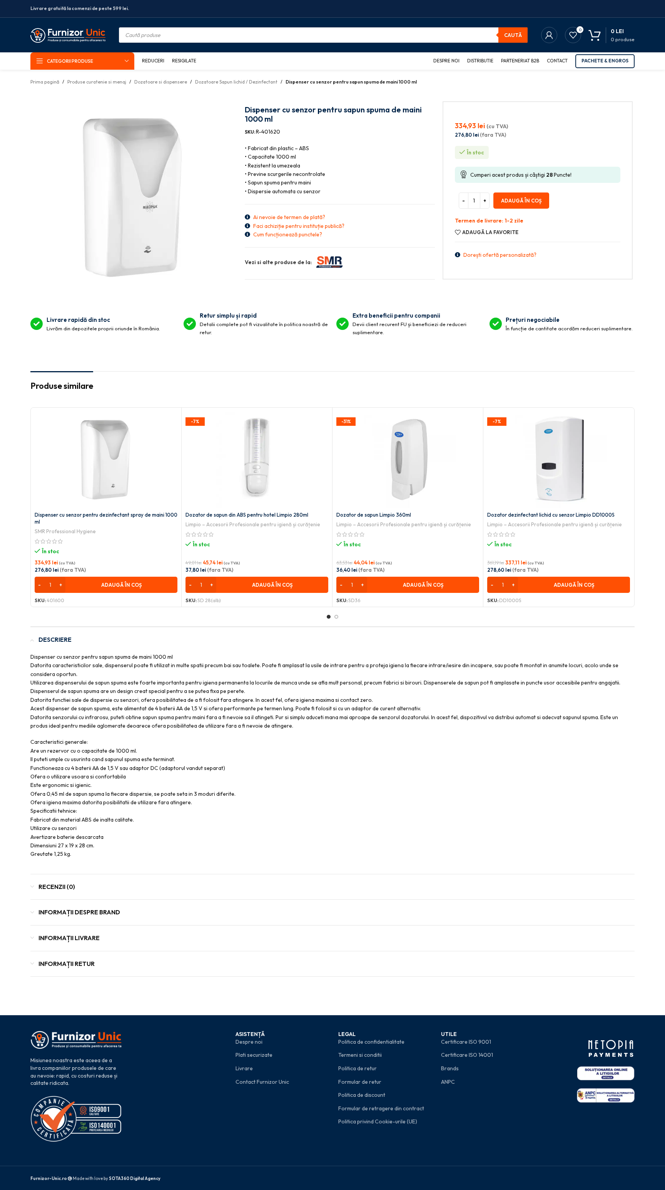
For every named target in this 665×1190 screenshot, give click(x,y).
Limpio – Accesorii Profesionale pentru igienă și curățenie (252, 524)
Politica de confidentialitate (371, 1041)
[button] (106, 585)
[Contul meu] (549, 35)
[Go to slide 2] (336, 617)
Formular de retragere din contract (381, 1108)
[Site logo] (67, 34)
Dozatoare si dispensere (160, 82)
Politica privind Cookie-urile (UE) (377, 1121)
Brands (450, 1068)
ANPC (448, 1081)
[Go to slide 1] (329, 617)
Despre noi (249, 1041)
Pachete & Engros (604, 61)
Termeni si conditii (360, 1054)
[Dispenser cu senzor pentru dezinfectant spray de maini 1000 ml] (106, 460)
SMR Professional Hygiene (65, 531)
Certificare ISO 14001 (467, 1054)
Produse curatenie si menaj (96, 82)
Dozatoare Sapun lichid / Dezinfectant (236, 82)
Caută (513, 35)
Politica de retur (357, 1068)
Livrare (244, 1068)
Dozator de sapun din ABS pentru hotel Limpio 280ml (246, 515)
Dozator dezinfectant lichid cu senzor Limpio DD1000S (551, 515)
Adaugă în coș (521, 200)
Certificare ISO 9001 (466, 1041)
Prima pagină (44, 82)
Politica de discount (361, 1094)
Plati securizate (254, 1054)
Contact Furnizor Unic (262, 1081)
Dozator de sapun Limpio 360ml (373, 515)
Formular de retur (359, 1081)
